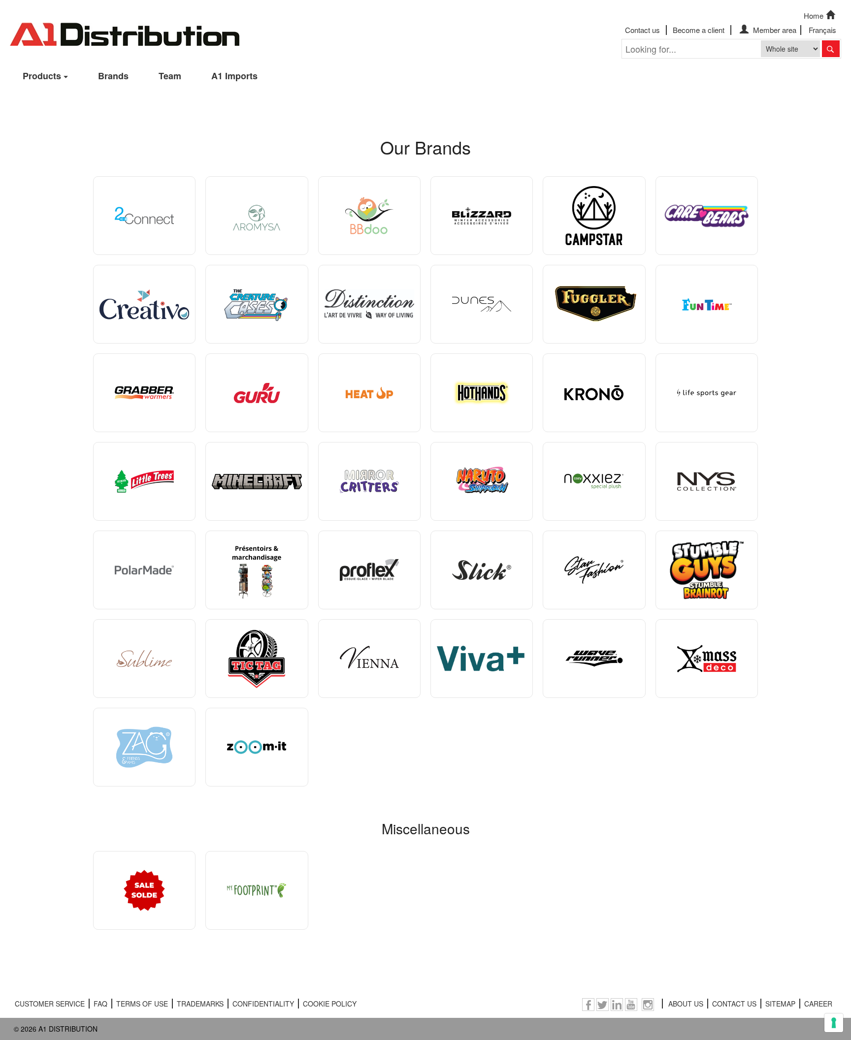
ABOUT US (685, 1003)
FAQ (100, 1003)
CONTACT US (734, 1003)
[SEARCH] (831, 48)
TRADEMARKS (200, 1003)
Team (170, 75)
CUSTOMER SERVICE (50, 1003)
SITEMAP (780, 1003)
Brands (113, 75)
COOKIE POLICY (330, 1003)
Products (42, 75)
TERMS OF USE (142, 1003)
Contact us (642, 30)
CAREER (818, 1003)
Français (822, 30)
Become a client (698, 30)
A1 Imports (234, 75)
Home (813, 15)
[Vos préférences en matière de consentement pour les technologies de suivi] (833, 1022)
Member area (773, 30)
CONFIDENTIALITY (263, 1003)
